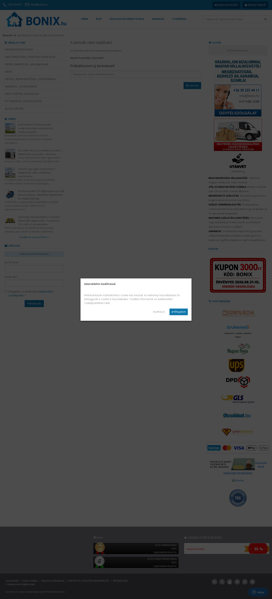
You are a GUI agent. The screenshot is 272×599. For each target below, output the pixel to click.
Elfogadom (180, 311)
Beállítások (159, 311)
